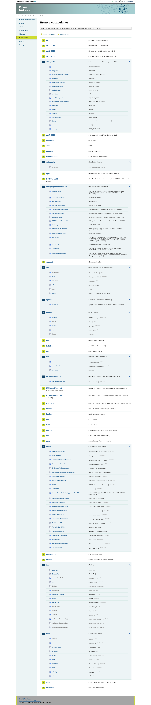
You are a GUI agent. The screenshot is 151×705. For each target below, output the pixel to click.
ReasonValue (56, 248)
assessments (56, 67)
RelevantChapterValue (59, 253)
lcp (47, 436)
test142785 (55, 602)
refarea (54, 285)
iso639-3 (54, 484)
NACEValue (55, 237)
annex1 (54, 362)
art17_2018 (50, 135)
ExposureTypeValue (58, 476)
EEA (27, 1)
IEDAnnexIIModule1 (54, 376)
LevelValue (55, 488)
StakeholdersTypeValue (59, 535)
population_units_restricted (60, 101)
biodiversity (50, 140)
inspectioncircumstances (60, 366)
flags (53, 276)
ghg (47, 340)
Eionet (27, 15)
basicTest (55, 570)
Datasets (21, 23)
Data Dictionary (34, 15)
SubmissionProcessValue (60, 543)
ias (47, 351)
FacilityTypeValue (57, 225)
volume (54, 676)
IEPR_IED (50, 403)
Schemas (22, 34)
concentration (56, 647)
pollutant (55, 370)
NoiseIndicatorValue (58, 502)
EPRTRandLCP (52, 179)
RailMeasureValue (57, 523)
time (53, 667)
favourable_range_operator (60, 74)
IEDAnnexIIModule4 (54, 396)
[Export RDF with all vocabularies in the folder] (129, 62)
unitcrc (54, 293)
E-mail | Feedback (25, 699)
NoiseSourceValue (58, 514)
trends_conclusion (58, 129)
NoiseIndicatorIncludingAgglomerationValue (66, 493)
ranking (54, 113)
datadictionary (52, 156)
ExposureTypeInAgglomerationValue (63, 472)
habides (49, 346)
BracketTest (55, 574)
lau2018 (49, 430)
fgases (49, 300)
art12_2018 (50, 51)
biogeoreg (55, 71)
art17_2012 (50, 62)
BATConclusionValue (58, 205)
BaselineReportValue (58, 198)
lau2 (48, 425)
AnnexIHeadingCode (58, 381)
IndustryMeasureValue (59, 480)
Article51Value (56, 191)
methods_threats (57, 86)
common (49, 151)
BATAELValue (56, 201)
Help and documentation (27, 19)
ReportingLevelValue (58, 527)
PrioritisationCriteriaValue (60, 519)
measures (55, 78)
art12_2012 (50, 46)
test (47, 565)
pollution (55, 94)
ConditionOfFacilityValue (60, 209)
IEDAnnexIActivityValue (59, 229)
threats (54, 121)
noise (48, 446)
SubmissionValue (57, 548)
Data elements (23, 30)
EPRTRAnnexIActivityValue (60, 221)
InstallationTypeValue (59, 233)
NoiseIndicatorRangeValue (60, 498)
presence (55, 105)
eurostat (49, 262)
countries (55, 305)
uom (48, 634)
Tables (21, 27)
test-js (54, 598)
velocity (54, 672)
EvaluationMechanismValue (61, 468)
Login (115, 1)
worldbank (50, 688)
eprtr (48, 173)
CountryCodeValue (58, 213)
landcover (50, 414)
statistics (55, 663)
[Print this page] (119, 1)
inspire (49, 409)
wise (48, 682)
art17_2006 (50, 56)
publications (51, 554)
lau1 (48, 419)
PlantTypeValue (57, 245)
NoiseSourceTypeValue (59, 510)
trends (54, 125)
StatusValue (55, 539)
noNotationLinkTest (58, 594)
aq (47, 40)
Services (21, 41)
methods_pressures (58, 82)
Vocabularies (23, 38)
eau (53, 582)
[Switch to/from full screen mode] (122, 1)
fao (47, 267)
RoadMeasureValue (58, 531)
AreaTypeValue (56, 455)
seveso (49, 560)
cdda (48, 146)
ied (47, 357)
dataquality (50, 162)
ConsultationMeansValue (60, 464)
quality (54, 109)
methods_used (56, 90)
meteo (54, 659)
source (54, 326)
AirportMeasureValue (58, 451)
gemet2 (49, 312)
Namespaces (23, 45)
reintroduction (56, 117)
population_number (58, 98)
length (54, 655)
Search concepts (64, 34)
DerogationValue (57, 217)
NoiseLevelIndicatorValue (60, 506)
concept (54, 317)
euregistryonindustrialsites (56, 186)
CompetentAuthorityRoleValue (61, 460)
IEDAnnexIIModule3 (54, 388)
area (53, 643)
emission (55, 651)
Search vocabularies (49, 34)
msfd (48, 441)
